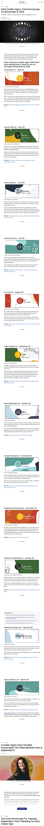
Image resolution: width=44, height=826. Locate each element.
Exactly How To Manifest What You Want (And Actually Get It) (21, 620)
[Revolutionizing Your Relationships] (22, 2)
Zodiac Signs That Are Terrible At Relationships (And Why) (20, 615)
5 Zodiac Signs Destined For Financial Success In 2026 (19, 623)
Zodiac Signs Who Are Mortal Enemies (19, 537)
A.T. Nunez (3, 753)
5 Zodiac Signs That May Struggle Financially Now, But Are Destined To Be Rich (20, 618)
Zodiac (6, 6)
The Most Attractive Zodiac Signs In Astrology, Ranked (23, 710)
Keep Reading (22, 808)
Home (2, 6)
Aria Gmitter (3, 17)
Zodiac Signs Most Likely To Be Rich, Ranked (20, 435)
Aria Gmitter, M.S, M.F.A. (10, 713)
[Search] (38, 2)
